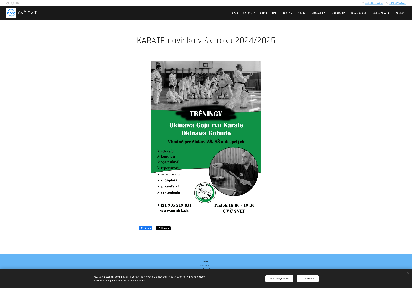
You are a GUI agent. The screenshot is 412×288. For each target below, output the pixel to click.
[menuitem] (236, 13)
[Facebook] (8, 3)
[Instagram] (12, 3)
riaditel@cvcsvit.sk (374, 3)
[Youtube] (17, 3)
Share (147, 228)
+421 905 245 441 (397, 3)
